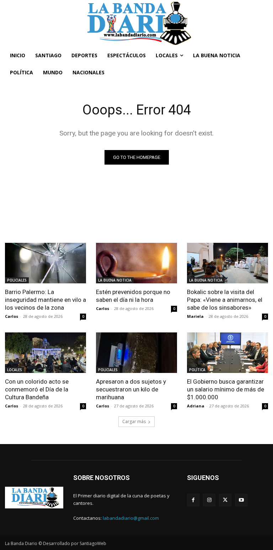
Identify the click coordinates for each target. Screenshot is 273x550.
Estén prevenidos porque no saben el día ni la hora (133, 295)
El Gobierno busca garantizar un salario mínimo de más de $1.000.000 (225, 389)
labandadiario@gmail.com (131, 518)
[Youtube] (241, 500)
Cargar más (134, 421)
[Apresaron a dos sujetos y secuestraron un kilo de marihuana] (136, 352)
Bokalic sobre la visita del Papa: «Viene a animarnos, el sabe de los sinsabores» (224, 299)
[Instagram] (209, 500)
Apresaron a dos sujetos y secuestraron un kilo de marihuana (131, 389)
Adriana (195, 406)
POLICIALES (17, 280)
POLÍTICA (197, 369)
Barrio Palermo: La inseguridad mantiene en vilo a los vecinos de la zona (45, 299)
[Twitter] (225, 500)
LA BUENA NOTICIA (115, 280)
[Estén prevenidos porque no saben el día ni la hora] (136, 263)
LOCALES (14, 369)
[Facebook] (193, 500)
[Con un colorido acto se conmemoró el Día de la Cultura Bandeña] (45, 352)
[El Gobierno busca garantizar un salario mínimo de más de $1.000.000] (227, 352)
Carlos (11, 316)
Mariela (195, 316)
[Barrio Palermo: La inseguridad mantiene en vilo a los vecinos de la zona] (45, 263)
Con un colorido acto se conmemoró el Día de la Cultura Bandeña (37, 389)
